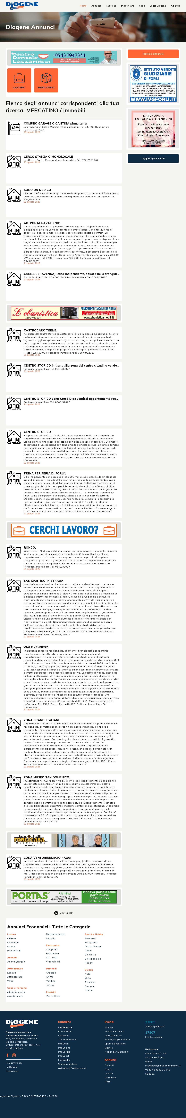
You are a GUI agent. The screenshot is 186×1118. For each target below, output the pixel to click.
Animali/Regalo (16, 961)
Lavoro (109, 1073)
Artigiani (51, 972)
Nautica (89, 990)
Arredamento (15, 996)
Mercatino (111, 1077)
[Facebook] (8, 1056)
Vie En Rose (53, 996)
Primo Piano (65, 1031)
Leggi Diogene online (153, 158)
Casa (142, 5)
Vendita (50, 980)
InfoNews (63, 1035)
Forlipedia (64, 1059)
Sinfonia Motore (67, 1064)
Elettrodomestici (56, 934)
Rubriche (111, 5)
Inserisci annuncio (153, 53)
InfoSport (63, 1055)
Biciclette (90, 954)
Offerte (11, 938)
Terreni (50, 984)
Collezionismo (93, 958)
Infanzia (51, 938)
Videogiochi (53, 961)
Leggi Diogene (158, 5)
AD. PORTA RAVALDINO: (42, 223)
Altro (108, 1081)
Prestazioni (14, 950)
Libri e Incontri (113, 1035)
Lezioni (11, 946)
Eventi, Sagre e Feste (117, 1039)
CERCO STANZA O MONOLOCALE (48, 156)
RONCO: (30, 547)
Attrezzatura (15, 976)
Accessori (90, 982)
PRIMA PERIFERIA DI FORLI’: (45, 473)
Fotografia (91, 942)
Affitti (49, 976)
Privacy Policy (14, 1062)
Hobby (89, 962)
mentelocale (65, 1027)
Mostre (109, 1047)
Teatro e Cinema (114, 1031)
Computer (52, 949)
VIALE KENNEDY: (36, 647)
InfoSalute (64, 1051)
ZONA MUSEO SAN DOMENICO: (47, 777)
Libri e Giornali (93, 946)
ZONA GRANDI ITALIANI (41, 720)
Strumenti (90, 938)
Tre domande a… (68, 1039)
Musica (109, 1027)
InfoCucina (64, 1047)
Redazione (12, 1071)
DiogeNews (127, 5)
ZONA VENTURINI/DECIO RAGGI (47, 858)
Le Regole (12, 1066)
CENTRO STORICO (37, 432)
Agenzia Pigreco (10, 1096)
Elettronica (52, 953)
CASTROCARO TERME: (40, 330)
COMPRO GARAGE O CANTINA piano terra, (55, 123)
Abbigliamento (16, 991)
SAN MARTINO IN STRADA (43, 581)
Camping (90, 986)
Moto (88, 977)
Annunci (96, 5)
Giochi (88, 950)
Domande (13, 942)
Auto (87, 973)
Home (83, 5)
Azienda (175, 5)
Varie (10, 980)
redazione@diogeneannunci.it (163, 1065)
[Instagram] (15, 1056)
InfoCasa (63, 1043)
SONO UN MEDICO (37, 190)
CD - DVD (52, 957)
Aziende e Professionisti (72, 1068)
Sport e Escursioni (115, 1043)
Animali (109, 1065)
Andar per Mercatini (117, 1051)
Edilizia (11, 972)
